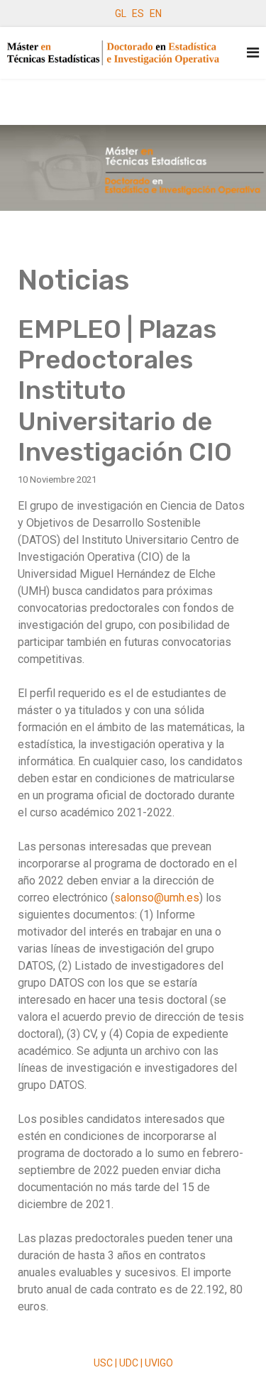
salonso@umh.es (156, 897)
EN (156, 13)
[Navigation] (253, 53)
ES (138, 13)
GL (120, 13)
